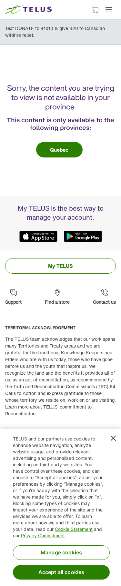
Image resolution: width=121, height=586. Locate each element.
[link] (59, 150)
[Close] (113, 438)
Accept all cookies (61, 572)
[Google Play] (83, 236)
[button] (109, 10)
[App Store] (38, 236)
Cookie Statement (74, 529)
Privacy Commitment (43, 535)
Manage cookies (61, 552)
